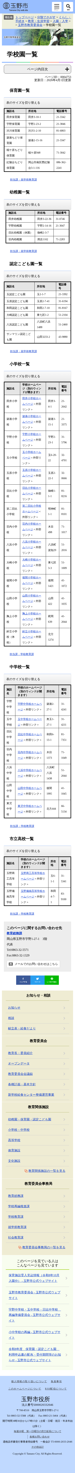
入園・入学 (60, 21)
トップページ (24, 17)
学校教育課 (15, 1216)
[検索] (68, 7)
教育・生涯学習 (38, 21)
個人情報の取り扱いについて (29, 1381)
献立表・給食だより (22, 1028)
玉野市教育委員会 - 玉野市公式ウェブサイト (34, 1295)
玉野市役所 (15, 6)
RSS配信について (56, 1388)
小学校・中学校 (19, 1129)
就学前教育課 (17, 1227)
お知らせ (14, 1007)
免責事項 (56, 1381)
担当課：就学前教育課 (23, 179)
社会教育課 (15, 1237)
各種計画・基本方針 (22, 1084)
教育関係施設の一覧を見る (46, 1170)
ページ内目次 (37, 69)
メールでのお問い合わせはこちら (36, 963)
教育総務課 (14, 933)
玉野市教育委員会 (30, 25)
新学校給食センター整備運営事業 (31, 1094)
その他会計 (37, 1446)
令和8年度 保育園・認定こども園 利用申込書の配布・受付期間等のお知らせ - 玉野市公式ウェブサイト (35, 1354)
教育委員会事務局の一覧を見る (43, 1247)
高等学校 (14, 1140)
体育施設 (14, 1150)
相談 (11, 1018)
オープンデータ (19, 1063)
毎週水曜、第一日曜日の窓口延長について (37, 1431)
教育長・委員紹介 (20, 1053)
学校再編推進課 (19, 1206)
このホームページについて (24, 1388)
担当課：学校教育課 (22, 654)
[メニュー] (57, 7)
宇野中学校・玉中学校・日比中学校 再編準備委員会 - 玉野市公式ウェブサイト (35, 1315)
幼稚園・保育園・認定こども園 (29, 1119)
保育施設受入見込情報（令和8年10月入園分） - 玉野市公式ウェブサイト (34, 1278)
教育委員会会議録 (20, 1074)
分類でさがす (46, 17)
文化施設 (14, 1160)
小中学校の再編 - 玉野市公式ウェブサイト (34, 1334)
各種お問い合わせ (40, 1436)
